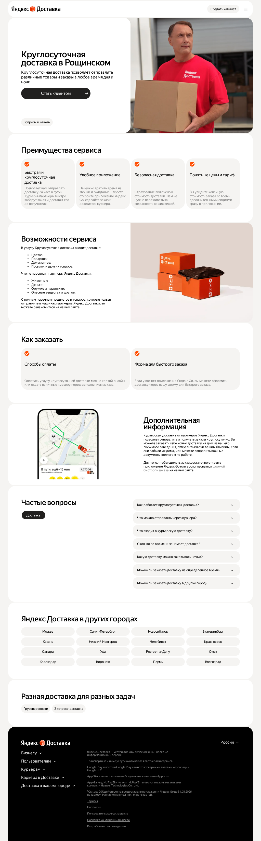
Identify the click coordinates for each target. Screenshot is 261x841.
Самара (48, 651)
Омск (213, 651)
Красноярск (213, 642)
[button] (186, 505)
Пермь (158, 662)
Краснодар (48, 662)
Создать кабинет (223, 9)
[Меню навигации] (245, 9)
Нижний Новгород (103, 642)
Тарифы (92, 801)
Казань (48, 642)
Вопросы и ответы (36, 122)
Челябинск (158, 642)
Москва (48, 631)
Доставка (33, 515)
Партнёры (94, 807)
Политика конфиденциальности (108, 820)
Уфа (103, 651)
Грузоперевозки (35, 709)
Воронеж (103, 662)
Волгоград (213, 662)
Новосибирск (158, 631)
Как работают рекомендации (106, 826)
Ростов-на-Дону (158, 651)
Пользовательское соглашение (107, 813)
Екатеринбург (213, 631)
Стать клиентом (56, 93)
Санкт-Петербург (103, 631)
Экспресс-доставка (68, 709)
